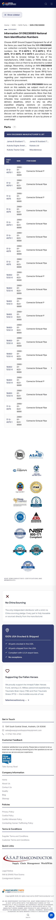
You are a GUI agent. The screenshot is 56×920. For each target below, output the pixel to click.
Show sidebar (13, 15)
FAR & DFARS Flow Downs (13, 874)
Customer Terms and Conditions (15, 840)
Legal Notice (7, 871)
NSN (14, 25)
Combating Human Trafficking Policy (17, 823)
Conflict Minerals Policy (12, 819)
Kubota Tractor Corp (15, 150)
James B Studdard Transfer (16, 141)
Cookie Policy (8, 815)
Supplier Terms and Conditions (15, 836)
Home (6, 25)
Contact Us (7, 787)
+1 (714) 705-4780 (13, 734)
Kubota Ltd (34, 145)
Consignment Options (11, 878)
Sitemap (5, 798)
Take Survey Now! (10, 766)
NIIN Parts (22, 25)
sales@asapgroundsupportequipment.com (23, 730)
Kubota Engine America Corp (16, 145)
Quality (5, 791)
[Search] (45, 4)
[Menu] (51, 4)
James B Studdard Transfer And (39, 141)
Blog (4, 795)
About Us (6, 783)
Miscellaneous (36, 150)
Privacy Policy (8, 812)
